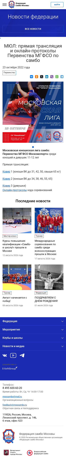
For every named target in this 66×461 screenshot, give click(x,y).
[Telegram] (61, 76)
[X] (41, 76)
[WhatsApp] (56, 76)
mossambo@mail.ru (12, 396)
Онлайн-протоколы (15, 190)
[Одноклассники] (36, 76)
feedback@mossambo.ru (15, 405)
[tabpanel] (33, 111)
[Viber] (51, 76)
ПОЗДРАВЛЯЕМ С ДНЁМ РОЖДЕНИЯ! (46, 299)
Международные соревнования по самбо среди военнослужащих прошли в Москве (45, 247)
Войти (57, 5)
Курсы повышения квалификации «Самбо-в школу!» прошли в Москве (17, 245)
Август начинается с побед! (15, 299)
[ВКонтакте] (31, 76)
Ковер (6, 171)
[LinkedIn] (46, 76)
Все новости (33, 29)
